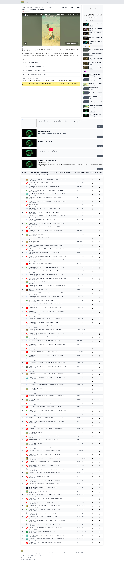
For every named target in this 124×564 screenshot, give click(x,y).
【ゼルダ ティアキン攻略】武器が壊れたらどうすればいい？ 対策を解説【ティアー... (46, 296)
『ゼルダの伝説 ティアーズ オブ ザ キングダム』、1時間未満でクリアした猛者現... (46, 355)
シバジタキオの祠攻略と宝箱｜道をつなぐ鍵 (98, 62)
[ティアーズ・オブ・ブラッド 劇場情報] (86, 93)
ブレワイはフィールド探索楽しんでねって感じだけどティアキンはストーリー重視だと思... (47, 292)
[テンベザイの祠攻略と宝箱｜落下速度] (86, 50)
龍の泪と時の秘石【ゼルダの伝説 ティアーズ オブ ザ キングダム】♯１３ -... (44, 465)
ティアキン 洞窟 (32, 184)
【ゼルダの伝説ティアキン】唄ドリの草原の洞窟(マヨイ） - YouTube (43, 516)
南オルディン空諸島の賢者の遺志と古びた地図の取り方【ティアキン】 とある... (45, 458)
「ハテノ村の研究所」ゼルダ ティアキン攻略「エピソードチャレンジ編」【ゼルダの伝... (47, 535)
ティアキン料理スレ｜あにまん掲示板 (37, 392)
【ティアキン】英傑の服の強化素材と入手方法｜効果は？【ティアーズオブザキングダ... (47, 377)
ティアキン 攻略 (54, 2)
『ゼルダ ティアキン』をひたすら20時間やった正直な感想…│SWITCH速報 (44, 505)
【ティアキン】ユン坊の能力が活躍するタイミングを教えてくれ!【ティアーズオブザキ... (47, 520)
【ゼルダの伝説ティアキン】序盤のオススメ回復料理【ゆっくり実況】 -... (44, 322)
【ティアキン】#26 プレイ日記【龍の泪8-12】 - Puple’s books (102, 101)
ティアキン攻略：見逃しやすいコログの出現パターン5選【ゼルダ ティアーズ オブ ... (46, 303)
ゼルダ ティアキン (33, 191)
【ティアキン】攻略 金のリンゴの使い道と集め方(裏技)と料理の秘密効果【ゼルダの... (46, 480)
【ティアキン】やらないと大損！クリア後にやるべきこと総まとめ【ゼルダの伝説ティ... (47, 454)
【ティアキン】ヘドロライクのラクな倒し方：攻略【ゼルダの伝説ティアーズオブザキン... (47, 366)
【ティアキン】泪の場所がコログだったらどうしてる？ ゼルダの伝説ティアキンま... (46, 274)
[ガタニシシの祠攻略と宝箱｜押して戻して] (86, 67)
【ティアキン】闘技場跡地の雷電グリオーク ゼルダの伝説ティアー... (43, 351)
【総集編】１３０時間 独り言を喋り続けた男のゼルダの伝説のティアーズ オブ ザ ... (46, 333)
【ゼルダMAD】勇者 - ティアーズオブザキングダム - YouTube (42, 425)
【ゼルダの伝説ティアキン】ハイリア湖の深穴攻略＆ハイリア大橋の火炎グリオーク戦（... (47, 428)
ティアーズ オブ (92, 76)
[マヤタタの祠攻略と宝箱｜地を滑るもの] (86, 58)
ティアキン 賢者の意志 (33, 327)
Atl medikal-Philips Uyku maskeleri (36, 234)
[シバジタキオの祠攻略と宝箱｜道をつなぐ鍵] (86, 63)
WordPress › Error (93, 110)
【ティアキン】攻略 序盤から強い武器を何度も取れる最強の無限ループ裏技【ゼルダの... (47, 421)
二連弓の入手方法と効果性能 (95, 32)
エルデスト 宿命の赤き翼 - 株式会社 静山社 (38, 289)
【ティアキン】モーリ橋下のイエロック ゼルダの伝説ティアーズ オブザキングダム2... (47, 314)
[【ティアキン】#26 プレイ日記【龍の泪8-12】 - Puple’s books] (86, 101)
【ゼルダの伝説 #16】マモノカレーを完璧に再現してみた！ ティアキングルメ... (45, 502)
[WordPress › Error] (86, 110)
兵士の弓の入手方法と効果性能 (95, 37)
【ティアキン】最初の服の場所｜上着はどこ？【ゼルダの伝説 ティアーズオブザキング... (47, 190)
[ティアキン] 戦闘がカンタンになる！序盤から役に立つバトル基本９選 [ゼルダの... (46, 226)
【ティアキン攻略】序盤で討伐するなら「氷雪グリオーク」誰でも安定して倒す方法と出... (47, 201)
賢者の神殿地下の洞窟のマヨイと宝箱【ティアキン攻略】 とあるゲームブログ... (45, 208)
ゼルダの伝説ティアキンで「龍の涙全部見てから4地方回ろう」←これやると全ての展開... (47, 469)
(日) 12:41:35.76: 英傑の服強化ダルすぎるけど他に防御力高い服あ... (43, 219)
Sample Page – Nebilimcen (35, 241)
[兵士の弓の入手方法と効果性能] (86, 38)
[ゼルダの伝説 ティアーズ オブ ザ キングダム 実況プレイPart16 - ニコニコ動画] (86, 84)
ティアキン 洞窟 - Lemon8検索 (35, 443)
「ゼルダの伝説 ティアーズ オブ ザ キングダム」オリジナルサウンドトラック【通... (46, 373)
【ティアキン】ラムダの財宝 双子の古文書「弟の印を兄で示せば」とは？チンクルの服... (47, 215)
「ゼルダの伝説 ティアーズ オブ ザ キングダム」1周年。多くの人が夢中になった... (46, 270)
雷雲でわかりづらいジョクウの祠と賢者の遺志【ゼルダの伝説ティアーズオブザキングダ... (47, 395)
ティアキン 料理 (32, 180)
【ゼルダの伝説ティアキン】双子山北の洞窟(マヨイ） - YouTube (42, 182)
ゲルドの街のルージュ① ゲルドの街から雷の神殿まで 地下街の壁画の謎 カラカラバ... (47, 278)
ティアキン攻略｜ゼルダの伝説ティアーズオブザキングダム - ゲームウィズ (44, 340)
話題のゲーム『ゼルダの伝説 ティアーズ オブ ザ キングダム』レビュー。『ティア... (46, 417)
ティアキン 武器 (44, 2)
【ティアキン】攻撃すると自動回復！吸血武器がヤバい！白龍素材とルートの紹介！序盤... (47, 256)
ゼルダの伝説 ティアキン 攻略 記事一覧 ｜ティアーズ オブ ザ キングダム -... (44, 281)
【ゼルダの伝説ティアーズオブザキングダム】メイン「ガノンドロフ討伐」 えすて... (46, 325)
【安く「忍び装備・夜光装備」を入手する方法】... (39, 476)
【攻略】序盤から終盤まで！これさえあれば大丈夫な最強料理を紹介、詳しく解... (46, 245)
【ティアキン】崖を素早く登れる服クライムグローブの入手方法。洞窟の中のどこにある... (47, 318)
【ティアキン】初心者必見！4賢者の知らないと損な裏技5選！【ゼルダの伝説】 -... (46, 406)
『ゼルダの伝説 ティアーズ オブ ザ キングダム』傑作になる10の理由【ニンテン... (46, 307)
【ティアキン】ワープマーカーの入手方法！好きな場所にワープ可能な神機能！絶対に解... (47, 285)
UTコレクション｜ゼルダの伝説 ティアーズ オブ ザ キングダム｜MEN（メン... (45, 472)
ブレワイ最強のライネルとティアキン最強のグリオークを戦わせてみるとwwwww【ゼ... (47, 212)
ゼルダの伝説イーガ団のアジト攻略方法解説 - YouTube (40, 263)
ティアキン (28, 2)
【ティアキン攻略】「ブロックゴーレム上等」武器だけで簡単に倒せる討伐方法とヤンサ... (47, 362)
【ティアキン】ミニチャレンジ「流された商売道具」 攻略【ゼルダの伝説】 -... (45, 450)
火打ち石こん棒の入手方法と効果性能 (97, 24)
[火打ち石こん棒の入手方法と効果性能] (86, 24)
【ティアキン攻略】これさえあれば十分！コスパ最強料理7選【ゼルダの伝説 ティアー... (47, 483)
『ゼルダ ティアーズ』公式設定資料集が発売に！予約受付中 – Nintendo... (44, 186)
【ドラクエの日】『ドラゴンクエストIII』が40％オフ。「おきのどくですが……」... (46, 524)
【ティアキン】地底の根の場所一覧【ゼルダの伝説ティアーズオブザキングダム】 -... (46, 491)
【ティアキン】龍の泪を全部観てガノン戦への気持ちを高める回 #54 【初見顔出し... (46, 527)
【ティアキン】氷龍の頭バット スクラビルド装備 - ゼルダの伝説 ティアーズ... (45, 513)
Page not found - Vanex (94, 74)
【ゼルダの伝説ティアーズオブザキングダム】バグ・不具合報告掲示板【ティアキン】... (47, 336)
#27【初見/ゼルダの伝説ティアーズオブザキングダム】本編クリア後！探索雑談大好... (46, 311)
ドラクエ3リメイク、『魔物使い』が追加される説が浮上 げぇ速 (42, 531)
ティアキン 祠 (36, 2)
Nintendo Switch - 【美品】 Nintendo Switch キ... (40, 237)
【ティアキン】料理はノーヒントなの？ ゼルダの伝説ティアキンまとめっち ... (45, 509)
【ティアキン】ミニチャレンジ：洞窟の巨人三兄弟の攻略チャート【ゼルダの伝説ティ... (47, 381)
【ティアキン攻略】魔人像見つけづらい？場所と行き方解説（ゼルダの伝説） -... (45, 403)
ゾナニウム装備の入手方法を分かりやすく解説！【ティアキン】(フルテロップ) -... (46, 414)
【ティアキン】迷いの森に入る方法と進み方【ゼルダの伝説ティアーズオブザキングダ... (47, 259)
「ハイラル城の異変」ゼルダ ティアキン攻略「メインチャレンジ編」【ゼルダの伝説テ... (47, 193)
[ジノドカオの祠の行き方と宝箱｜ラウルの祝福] (86, 54)
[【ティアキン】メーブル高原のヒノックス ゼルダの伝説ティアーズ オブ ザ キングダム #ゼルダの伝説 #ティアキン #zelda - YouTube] (86, 79)
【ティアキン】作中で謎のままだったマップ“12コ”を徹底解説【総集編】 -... (44, 348)
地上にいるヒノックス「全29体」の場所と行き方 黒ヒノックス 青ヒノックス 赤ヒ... (47, 248)
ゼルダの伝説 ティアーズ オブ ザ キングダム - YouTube (40, 370)
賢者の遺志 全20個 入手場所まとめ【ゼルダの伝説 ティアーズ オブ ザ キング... (45, 436)
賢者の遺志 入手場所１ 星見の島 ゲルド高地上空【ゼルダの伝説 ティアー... (44, 439)
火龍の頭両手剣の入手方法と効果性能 (97, 41)
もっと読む (100, 126)
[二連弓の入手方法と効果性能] (86, 33)
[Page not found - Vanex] (86, 75)
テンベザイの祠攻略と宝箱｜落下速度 (97, 49)
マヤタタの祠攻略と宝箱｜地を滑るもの (97, 58)
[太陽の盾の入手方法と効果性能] (86, 29)
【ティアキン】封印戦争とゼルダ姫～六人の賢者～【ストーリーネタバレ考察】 (45, 329)
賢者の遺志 (91, 98)
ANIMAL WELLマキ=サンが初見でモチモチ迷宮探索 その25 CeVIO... (43, 487)
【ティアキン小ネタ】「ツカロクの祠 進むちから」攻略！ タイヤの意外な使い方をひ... (47, 384)
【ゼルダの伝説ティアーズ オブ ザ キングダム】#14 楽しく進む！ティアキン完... (45, 230)
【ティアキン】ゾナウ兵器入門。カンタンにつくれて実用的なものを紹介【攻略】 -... (46, 498)
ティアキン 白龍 (92, 102)
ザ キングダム (32, 187)
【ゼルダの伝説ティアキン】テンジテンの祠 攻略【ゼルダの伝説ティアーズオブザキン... (47, 542)
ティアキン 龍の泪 (33, 268)
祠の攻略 (91, 51)
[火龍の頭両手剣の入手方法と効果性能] (86, 42)
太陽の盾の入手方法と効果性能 (95, 28)
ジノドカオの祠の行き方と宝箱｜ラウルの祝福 (98, 53)
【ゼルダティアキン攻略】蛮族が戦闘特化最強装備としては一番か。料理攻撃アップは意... (47, 538)
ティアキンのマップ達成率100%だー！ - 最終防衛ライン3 (41, 300)
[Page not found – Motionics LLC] (86, 115)
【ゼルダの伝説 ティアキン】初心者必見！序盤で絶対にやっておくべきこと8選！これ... (47, 344)
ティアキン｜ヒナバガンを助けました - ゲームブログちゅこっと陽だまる (44, 359)
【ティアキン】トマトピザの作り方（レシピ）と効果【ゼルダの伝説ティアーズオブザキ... (47, 179)
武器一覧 (91, 25)
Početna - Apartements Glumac (36, 432)
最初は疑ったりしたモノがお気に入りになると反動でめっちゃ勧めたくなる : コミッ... (46, 494)
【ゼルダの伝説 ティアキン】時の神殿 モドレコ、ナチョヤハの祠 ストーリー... (45, 461)
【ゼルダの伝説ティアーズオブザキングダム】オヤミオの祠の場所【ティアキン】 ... (46, 267)
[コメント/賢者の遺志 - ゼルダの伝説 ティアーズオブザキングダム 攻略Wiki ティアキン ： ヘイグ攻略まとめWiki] (86, 97)
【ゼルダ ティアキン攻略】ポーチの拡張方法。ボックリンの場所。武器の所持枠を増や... (47, 223)
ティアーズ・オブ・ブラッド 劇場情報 (97, 92)
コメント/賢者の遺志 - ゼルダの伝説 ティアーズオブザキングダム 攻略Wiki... (45, 252)
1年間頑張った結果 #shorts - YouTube (37, 204)
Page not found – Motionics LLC (96, 114)
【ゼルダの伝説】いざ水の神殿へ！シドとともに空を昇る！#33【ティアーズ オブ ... (46, 447)
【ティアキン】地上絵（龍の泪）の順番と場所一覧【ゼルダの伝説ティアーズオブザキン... (47, 197)
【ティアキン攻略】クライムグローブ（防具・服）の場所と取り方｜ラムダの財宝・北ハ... (47, 410)
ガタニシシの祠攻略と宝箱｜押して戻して (97, 67)
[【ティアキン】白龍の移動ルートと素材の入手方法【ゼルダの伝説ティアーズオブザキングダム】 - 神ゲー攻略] (86, 106)
